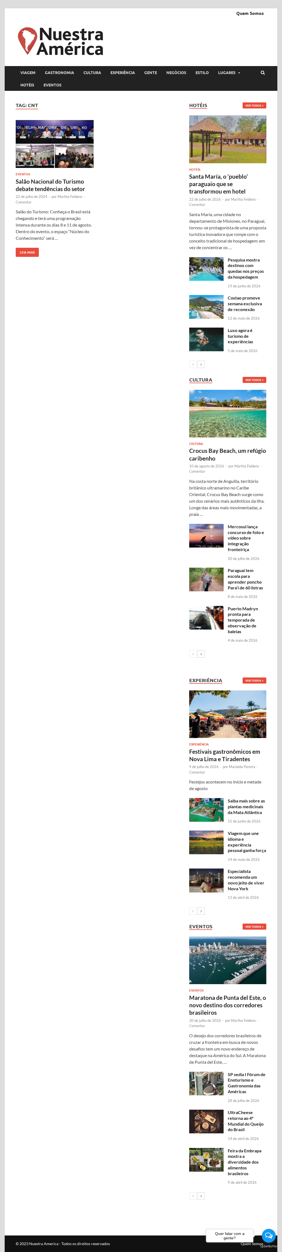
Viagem (28, 72)
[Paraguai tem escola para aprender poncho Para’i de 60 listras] (206, 570)
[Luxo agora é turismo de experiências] (206, 330)
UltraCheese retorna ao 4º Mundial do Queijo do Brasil (246, 1121)
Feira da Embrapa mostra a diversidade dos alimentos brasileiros (244, 1162)
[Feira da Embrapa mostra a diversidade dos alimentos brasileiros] (206, 1151)
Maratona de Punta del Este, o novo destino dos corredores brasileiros (227, 1005)
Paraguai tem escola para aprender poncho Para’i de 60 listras (245, 579)
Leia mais (25, 251)
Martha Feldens (70, 196)
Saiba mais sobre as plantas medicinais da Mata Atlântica (246, 806)
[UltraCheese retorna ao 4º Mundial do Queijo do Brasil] (206, 1112)
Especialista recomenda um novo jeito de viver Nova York (246, 880)
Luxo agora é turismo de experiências (240, 336)
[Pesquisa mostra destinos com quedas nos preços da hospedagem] (206, 260)
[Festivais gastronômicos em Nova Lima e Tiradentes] (227, 714)
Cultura (92, 72)
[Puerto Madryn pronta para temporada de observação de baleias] (206, 609)
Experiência (122, 72)
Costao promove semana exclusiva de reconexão (245, 303)
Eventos (52, 84)
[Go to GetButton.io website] (269, 1246)
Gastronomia (59, 72)
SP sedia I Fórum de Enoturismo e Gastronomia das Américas (246, 1083)
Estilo (202, 72)
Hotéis (27, 84)
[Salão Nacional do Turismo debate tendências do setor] (55, 145)
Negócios (176, 72)
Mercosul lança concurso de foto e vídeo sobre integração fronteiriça (246, 538)
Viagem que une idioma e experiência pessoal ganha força (247, 842)
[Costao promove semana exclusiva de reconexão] (206, 298)
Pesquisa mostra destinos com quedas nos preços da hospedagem (246, 268)
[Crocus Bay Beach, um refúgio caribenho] (227, 413)
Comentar (24, 202)
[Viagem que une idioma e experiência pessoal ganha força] (206, 833)
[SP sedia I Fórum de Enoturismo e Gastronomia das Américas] (206, 1074)
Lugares (226, 72)
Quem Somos (250, 13)
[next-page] (201, 364)
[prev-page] (193, 364)
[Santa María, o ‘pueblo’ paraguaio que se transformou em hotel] (227, 139)
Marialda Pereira (242, 766)
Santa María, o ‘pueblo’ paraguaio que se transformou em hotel (218, 184)
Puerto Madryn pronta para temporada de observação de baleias (243, 620)
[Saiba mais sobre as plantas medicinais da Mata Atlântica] (206, 801)
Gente (150, 72)
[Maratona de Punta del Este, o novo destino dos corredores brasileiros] (227, 960)
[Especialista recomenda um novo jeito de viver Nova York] (206, 871)
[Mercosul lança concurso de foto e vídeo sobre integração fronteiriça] (206, 527)
